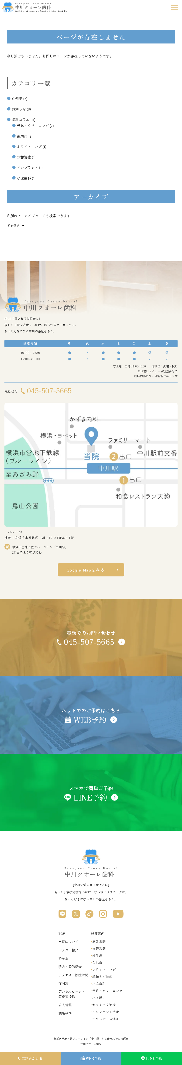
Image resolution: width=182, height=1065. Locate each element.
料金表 (63, 958)
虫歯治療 (24, 157)
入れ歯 (97, 962)
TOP (61, 933)
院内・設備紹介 (70, 966)
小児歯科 (24, 178)
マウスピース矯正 (105, 1019)
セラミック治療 (104, 1004)
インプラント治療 (105, 1012)
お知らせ (19, 109)
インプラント (27, 167)
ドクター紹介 (68, 950)
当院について (68, 941)
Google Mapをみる (86, 570)
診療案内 (97, 933)
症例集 (17, 98)
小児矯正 (99, 998)
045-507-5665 (49, 390)
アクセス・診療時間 (73, 974)
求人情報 (65, 1004)
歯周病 (22, 136)
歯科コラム (21, 119)
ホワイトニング (29, 146)
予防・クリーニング (33, 125)
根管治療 (99, 948)
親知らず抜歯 (102, 976)
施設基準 (65, 1013)
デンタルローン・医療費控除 (71, 994)
